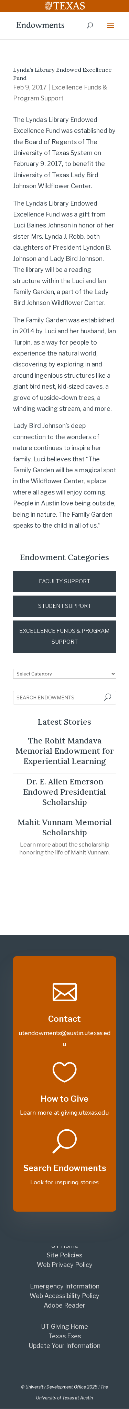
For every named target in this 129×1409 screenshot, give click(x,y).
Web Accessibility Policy (64, 1295)
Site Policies (64, 1255)
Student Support (64, 606)
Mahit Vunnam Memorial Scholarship (65, 827)
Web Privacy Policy (65, 1264)
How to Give (64, 1099)
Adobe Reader (64, 1305)
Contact (64, 1019)
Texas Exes (65, 1336)
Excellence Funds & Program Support (64, 636)
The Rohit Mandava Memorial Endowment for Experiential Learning (64, 751)
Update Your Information (64, 1345)
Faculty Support (64, 581)
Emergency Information (64, 1286)
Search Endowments (64, 1168)
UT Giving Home (64, 1326)
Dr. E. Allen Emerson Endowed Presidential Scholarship (64, 792)
